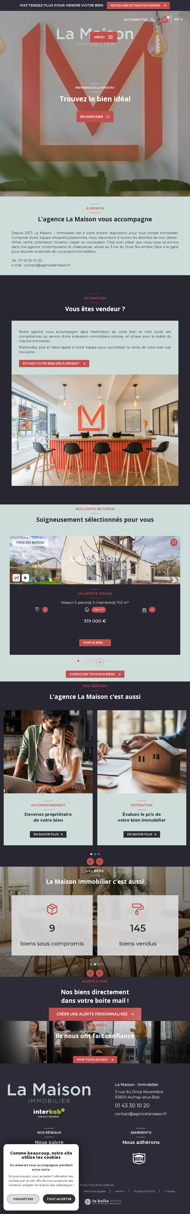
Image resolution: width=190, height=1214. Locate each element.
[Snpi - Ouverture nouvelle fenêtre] (139, 1158)
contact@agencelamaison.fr (141, 1114)
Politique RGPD (144, 1191)
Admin (119, 1191)
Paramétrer (23, 1199)
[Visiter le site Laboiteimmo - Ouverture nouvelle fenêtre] (102, 1202)
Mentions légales (95, 1191)
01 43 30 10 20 (132, 1105)
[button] (99, 662)
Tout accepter (59, 1199)
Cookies (170, 1191)
